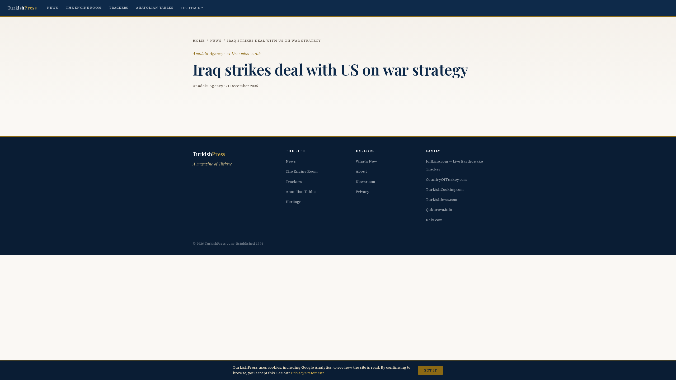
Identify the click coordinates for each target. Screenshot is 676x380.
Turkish (22, 8)
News (52, 7)
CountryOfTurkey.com (446, 179)
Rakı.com (434, 219)
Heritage (192, 8)
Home (199, 40)
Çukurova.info (439, 209)
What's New (366, 161)
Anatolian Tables (154, 7)
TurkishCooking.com (445, 189)
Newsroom (365, 181)
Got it (430, 370)
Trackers (118, 7)
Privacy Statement (307, 373)
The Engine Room (83, 7)
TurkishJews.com (441, 199)
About (361, 171)
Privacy (362, 191)
